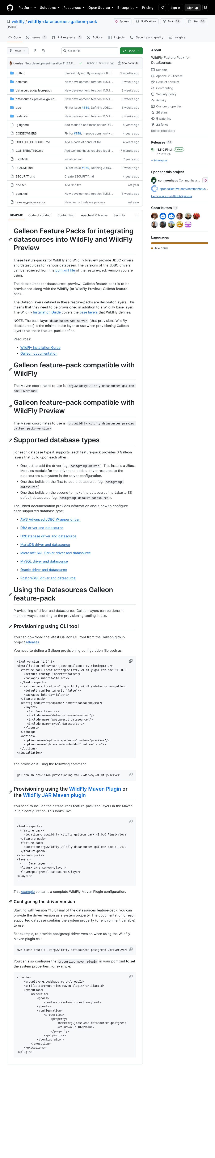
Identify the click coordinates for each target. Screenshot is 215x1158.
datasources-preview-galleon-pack (40, 99)
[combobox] (91, 51)
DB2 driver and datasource (41, 528)
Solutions (48, 7)
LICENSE (22, 159)
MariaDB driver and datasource (45, 544)
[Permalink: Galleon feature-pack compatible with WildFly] (11, 369)
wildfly (18, 21)
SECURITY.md (25, 176)
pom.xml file (65, 270)
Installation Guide (47, 312)
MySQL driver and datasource (44, 561)
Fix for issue (72, 107)
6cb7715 (92, 63)
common (22, 82)
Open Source (99, 7)
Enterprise (125, 7)
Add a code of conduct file (82, 142)
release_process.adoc (31, 202)
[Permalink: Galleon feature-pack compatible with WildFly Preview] (11, 407)
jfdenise (17, 63)
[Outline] (137, 215)
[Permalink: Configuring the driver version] (11, 902)
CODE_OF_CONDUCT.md (33, 142)
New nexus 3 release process (84, 202)
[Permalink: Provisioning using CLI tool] (11, 626)
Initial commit (73, 159)
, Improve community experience (103, 133)
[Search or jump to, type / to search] (162, 7)
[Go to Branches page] (34, 50)
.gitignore (22, 125)
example (28, 891)
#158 (77, 133)
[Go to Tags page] (43, 50)
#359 (85, 107)
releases (32, 642)
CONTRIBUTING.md (29, 150)
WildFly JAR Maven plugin (54, 795)
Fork (173, 21)
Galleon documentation (38, 353)
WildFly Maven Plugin (95, 789)
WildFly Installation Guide (40, 347)
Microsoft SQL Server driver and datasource (55, 553)
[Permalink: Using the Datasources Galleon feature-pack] (11, 594)
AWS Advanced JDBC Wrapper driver (50, 519)
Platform (25, 7)
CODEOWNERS (26, 133)
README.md (24, 168)
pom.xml (22, 193)
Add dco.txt (72, 185)
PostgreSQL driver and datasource (47, 578)
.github (20, 73)
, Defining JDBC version (105, 107)
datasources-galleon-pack (34, 90)
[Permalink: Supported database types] (11, 440)
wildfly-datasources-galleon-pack (62, 21)
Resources (72, 7)
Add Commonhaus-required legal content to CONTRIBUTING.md (108, 150)
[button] (131, 661)
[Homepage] (10, 7)
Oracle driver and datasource (43, 570)
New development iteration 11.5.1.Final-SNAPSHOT (60, 63)
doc (18, 107)
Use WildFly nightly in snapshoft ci (87, 73)
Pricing (147, 7)
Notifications (148, 21)
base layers (89, 312)
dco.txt (21, 185)
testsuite (22, 116)
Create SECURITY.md (79, 176)
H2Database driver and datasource (48, 536)
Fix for (68, 133)
